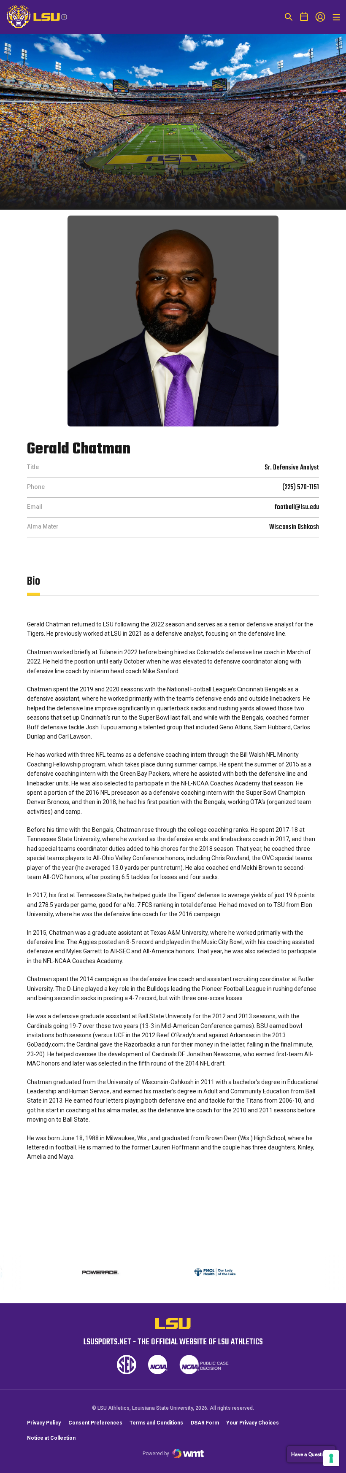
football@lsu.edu (297, 507)
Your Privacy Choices (252, 1423)
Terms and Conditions (156, 1423)
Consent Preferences (95, 1423)
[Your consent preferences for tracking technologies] (331, 1458)
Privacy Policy (44, 1423)
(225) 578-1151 (300, 487)
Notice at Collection (51, 1438)
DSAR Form (205, 1423)
